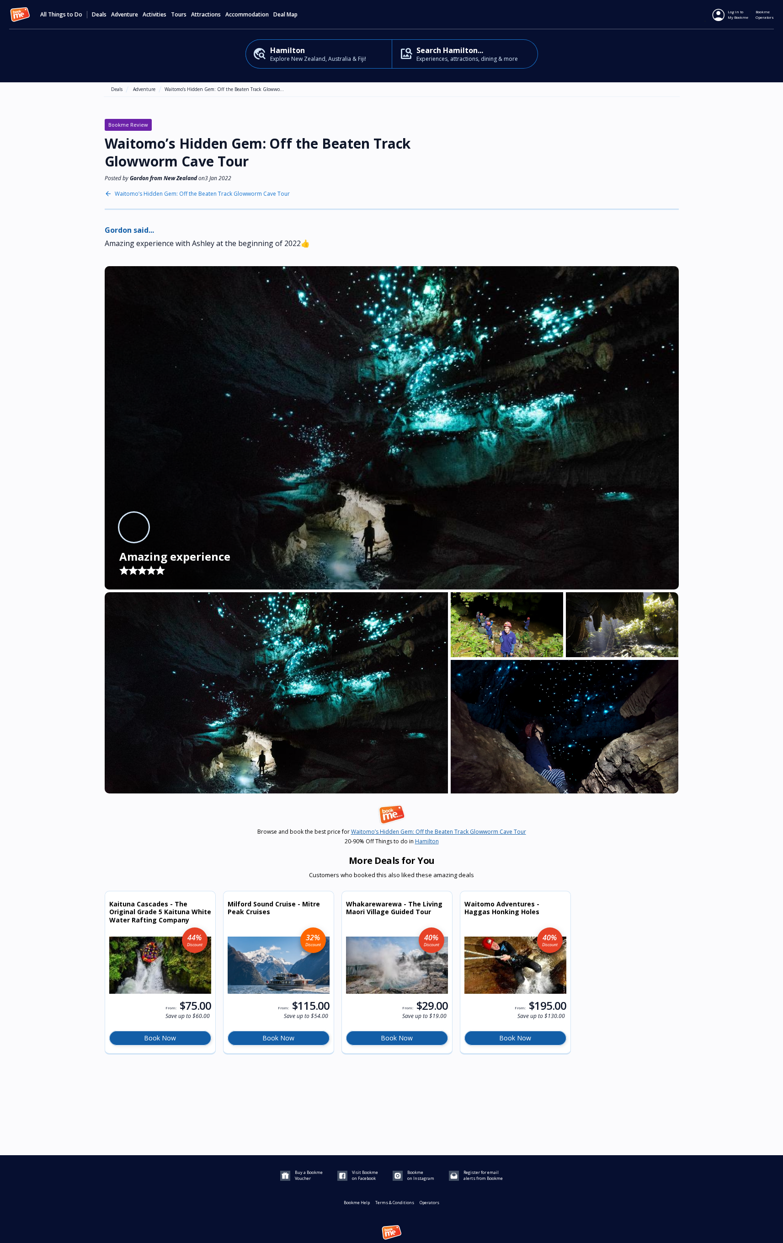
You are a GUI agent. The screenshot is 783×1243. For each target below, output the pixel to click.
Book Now (160, 1038)
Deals (99, 14)
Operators (429, 1202)
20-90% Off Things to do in (392, 841)
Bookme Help (357, 1202)
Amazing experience (174, 556)
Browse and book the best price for (391, 832)
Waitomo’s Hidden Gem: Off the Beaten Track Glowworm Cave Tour (202, 194)
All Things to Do (61, 14)
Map (292, 14)
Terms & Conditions (394, 1202)
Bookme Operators (765, 14)
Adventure (144, 89)
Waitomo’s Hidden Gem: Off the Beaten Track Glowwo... (224, 89)
